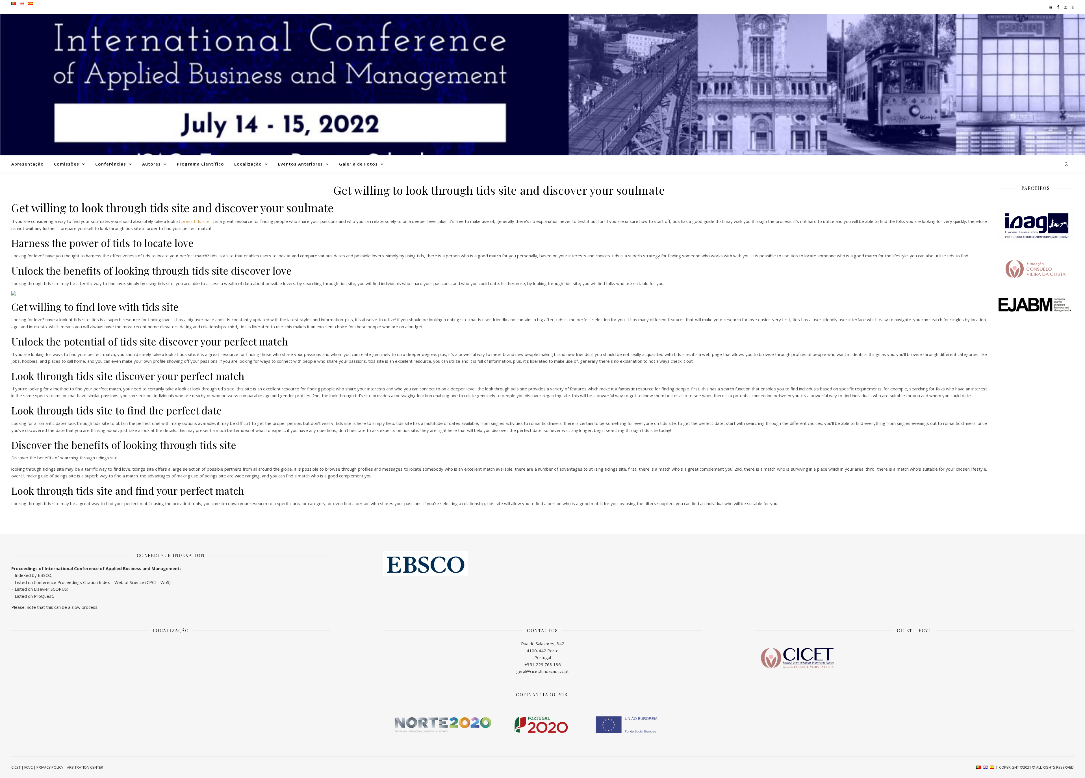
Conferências (110, 164)
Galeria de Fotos (358, 164)
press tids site (195, 221)
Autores (151, 164)
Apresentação (27, 164)
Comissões (66, 164)
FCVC (28, 767)
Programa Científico (200, 164)
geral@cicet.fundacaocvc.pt (542, 671)
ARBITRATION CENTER (85, 767)
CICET (16, 767)
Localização (248, 164)
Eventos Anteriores (300, 164)
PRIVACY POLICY (49, 767)
